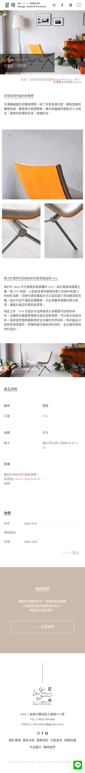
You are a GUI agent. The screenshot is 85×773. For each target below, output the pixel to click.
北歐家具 (56, 740)
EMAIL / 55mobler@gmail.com (42, 724)
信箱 (7, 541)
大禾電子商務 (69, 762)
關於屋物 (15, 740)
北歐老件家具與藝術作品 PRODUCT (51, 79)
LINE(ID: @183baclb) (27, 479)
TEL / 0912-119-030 (42, 719)
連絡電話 (10, 532)
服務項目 (42, 740)
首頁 (23, 79)
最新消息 (29, 740)
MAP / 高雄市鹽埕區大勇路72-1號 (42, 714)
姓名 (7, 523)
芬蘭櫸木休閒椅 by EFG (67, 82)
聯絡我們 (19, 474)
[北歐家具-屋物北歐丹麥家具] (25, 5)
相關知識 (70, 740)
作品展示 (36, 747)
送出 (75, 553)
